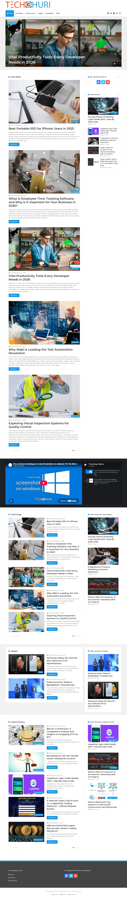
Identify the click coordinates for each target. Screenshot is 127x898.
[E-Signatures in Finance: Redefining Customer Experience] (93, 141)
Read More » (14, 144)
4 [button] (116, 63)
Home (10, 13)
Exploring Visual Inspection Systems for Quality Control (39, 425)
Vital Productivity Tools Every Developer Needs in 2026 (39, 277)
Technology (19, 13)
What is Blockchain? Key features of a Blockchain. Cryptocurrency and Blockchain (102, 804)
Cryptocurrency (30, 13)
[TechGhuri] (28, 5)
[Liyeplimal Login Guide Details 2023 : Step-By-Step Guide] (93, 131)
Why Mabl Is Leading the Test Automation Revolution (41, 351)
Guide (58, 13)
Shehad (12, 125)
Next (73, 450)
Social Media (49, 13)
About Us (11, 874)
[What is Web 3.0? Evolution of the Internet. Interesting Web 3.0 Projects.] (93, 150)
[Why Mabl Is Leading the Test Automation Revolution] (63, 43)
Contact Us (11, 877)
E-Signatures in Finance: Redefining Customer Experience (109, 140)
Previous (16, 450)
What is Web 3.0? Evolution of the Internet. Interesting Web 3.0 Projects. (102, 599)
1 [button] (111, 63)
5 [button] (117, 63)
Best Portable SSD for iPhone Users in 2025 (41, 128)
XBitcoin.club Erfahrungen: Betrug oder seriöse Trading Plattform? (61, 828)
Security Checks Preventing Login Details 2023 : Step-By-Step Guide (101, 119)
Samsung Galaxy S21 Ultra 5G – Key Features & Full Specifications (63, 661)
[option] (63, 43)
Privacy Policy (12, 880)
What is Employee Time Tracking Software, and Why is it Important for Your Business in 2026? (42, 202)
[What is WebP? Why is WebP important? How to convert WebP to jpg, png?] (93, 162)
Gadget (40, 13)
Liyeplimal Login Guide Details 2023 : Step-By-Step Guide (108, 131)
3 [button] (114, 63)
